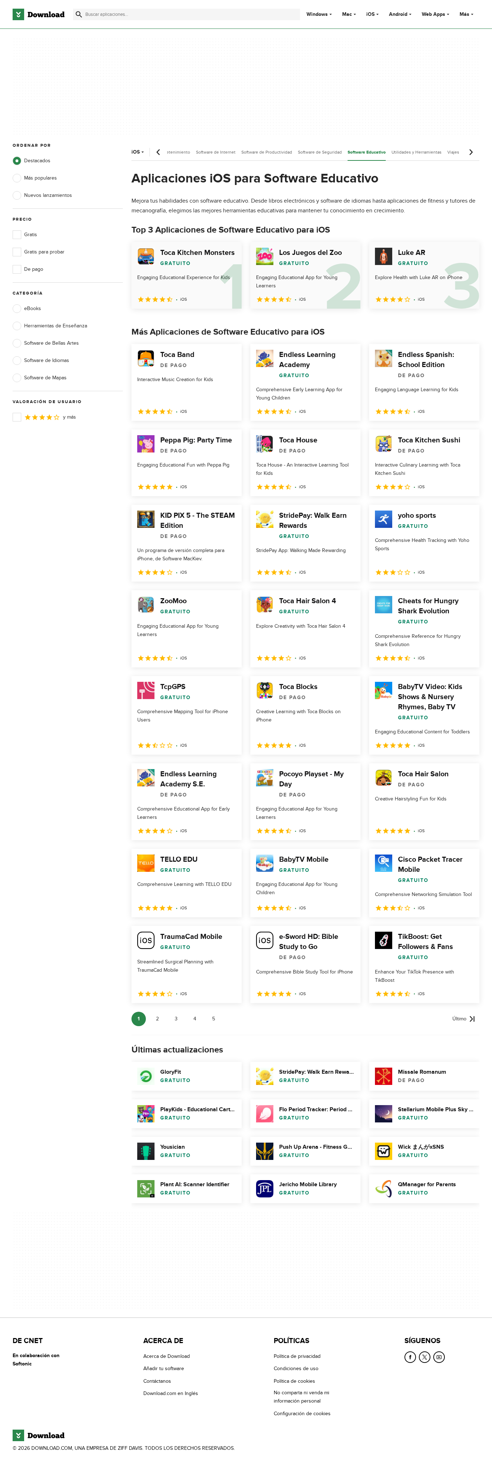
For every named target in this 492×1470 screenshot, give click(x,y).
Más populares (40, 178)
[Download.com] (38, 14)
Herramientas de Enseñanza (55, 326)
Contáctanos (157, 1381)
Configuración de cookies (302, 1414)
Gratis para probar (44, 252)
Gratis (30, 234)
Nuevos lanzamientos (48, 195)
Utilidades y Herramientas (417, 152)
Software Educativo (367, 152)
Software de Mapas (45, 378)
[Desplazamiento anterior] (158, 152)
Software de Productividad (266, 152)
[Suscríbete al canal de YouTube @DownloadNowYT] (439, 1357)
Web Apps (433, 14)
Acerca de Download (166, 1356)
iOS (370, 14)
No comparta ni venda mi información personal (301, 1397)
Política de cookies (294, 1381)
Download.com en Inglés (170, 1393)
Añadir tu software (163, 1369)
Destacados (37, 161)
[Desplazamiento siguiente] (470, 152)
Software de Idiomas (46, 360)
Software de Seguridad (320, 152)
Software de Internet (216, 152)
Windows (317, 14)
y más (69, 417)
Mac (347, 14)
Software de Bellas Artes (51, 343)
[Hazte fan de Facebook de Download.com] (410, 1357)
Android (398, 14)
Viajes (453, 152)
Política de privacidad (297, 1356)
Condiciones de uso (296, 1369)
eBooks (32, 308)
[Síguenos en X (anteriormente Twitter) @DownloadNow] (424, 1357)
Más (464, 14)
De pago (33, 269)
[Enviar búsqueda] (79, 14)
